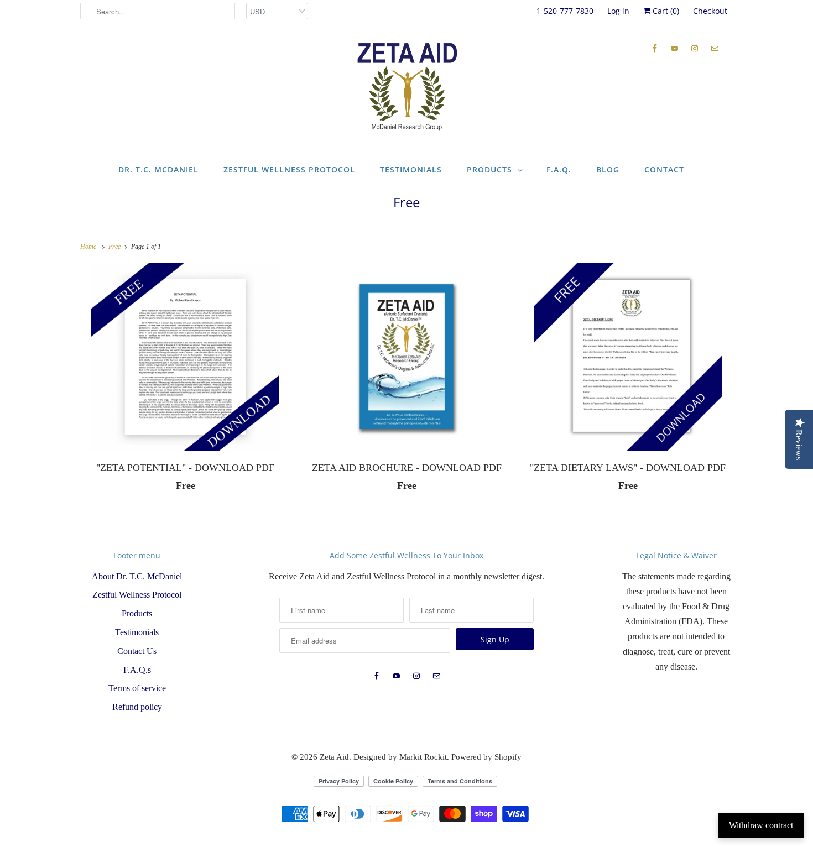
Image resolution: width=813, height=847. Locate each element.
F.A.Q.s (137, 670)
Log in (618, 11)
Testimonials (411, 169)
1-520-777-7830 (564, 11)
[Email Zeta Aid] (714, 48)
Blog (607, 169)
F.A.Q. (558, 169)
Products (489, 169)
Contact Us (137, 651)
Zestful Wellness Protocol (289, 169)
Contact (664, 169)
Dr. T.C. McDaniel (158, 169)
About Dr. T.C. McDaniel (137, 576)
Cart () (664, 11)
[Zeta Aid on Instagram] (694, 48)
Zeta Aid (334, 756)
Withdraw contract (761, 825)
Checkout (710, 11)
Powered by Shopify (486, 756)
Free (406, 202)
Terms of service (137, 688)
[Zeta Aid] (406, 87)
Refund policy (137, 707)
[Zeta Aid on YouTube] (675, 48)
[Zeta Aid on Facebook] (655, 48)
